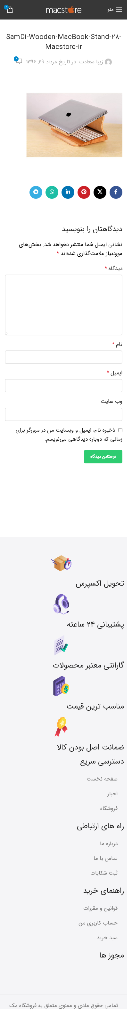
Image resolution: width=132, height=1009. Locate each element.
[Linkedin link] (68, 192)
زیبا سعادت (91, 62)
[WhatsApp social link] (51, 192)
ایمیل (114, 373)
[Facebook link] (116, 192)
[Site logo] (63, 9)
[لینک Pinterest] (84, 192)
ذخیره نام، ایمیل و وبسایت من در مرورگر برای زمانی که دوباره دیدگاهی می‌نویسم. (69, 435)
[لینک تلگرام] (35, 192)
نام (117, 344)
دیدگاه (113, 268)
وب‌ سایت (111, 401)
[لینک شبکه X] (100, 192)
